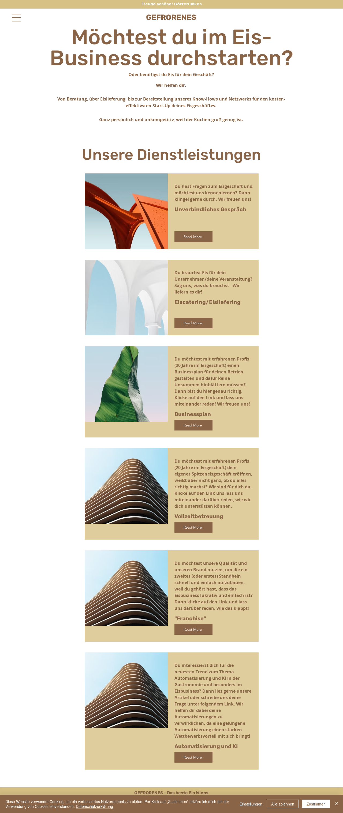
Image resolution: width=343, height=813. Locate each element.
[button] (16, 17)
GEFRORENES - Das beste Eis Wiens (171, 792)
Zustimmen (316, 804)
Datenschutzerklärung (94, 806)
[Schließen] (336, 804)
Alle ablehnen (282, 804)
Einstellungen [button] (251, 804)
